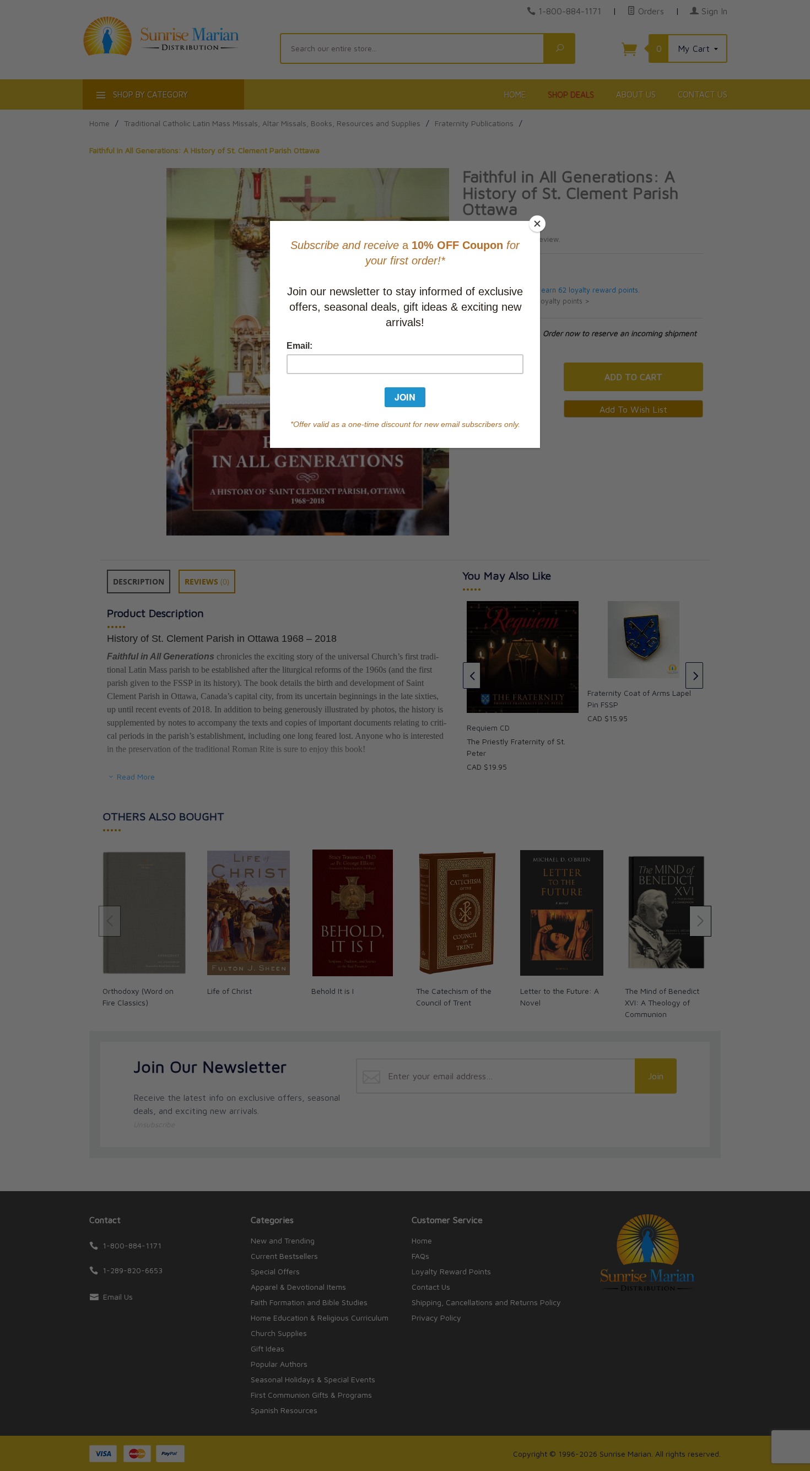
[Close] (537, 223)
